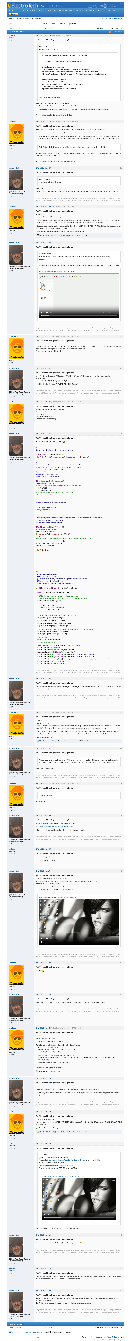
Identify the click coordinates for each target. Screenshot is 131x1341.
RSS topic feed (117, 32)
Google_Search (110, 10)
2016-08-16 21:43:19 (43, 994)
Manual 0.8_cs (91, 10)
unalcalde (13, 122)
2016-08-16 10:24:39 (43, 207)
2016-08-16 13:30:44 (43, 402)
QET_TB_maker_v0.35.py (48, 741)
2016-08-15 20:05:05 (43, 35)
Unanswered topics (115, 19)
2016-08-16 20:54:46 (43, 815)
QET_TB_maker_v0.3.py (47, 235)
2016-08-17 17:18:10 (43, 1112)
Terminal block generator (31, 24)
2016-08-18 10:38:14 (43, 1235)
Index (11, 10)
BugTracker (63, 10)
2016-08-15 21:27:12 (43, 122)
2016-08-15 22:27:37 (43, 168)
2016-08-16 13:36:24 (43, 434)
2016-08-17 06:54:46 (43, 1028)
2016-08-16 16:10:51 (43, 712)
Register (33, 10)
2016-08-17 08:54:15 (43, 1078)
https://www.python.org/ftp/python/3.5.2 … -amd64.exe (64, 881)
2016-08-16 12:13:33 (43, 243)
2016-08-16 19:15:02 (43, 748)
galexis (12, 35)
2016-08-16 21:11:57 (43, 871)
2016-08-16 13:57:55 (43, 679)
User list (17, 10)
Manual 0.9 (80, 10)
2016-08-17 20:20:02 (43, 1144)
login (103, 28)
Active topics (103, 19)
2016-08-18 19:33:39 (43, 1290)
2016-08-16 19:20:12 (43, 783)
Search (25, 10)
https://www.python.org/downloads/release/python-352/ (55, 827)
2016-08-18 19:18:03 (43, 1269)
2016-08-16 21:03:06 (43, 849)
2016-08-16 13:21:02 (43, 368)
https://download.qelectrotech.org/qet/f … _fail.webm (57, 271)
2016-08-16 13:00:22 (43, 336)
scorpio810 (14, 168)
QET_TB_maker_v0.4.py (47, 1132)
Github (100, 10)
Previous (18, 28)
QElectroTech (14, 24)
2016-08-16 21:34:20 (43, 962)
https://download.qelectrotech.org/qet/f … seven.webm (57, 898)
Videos (71, 10)
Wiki (55, 10)
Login (40, 10)
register (109, 28)
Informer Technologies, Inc (115, 1337)
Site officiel (48, 10)
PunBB (93, 1337)
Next (50, 28)
